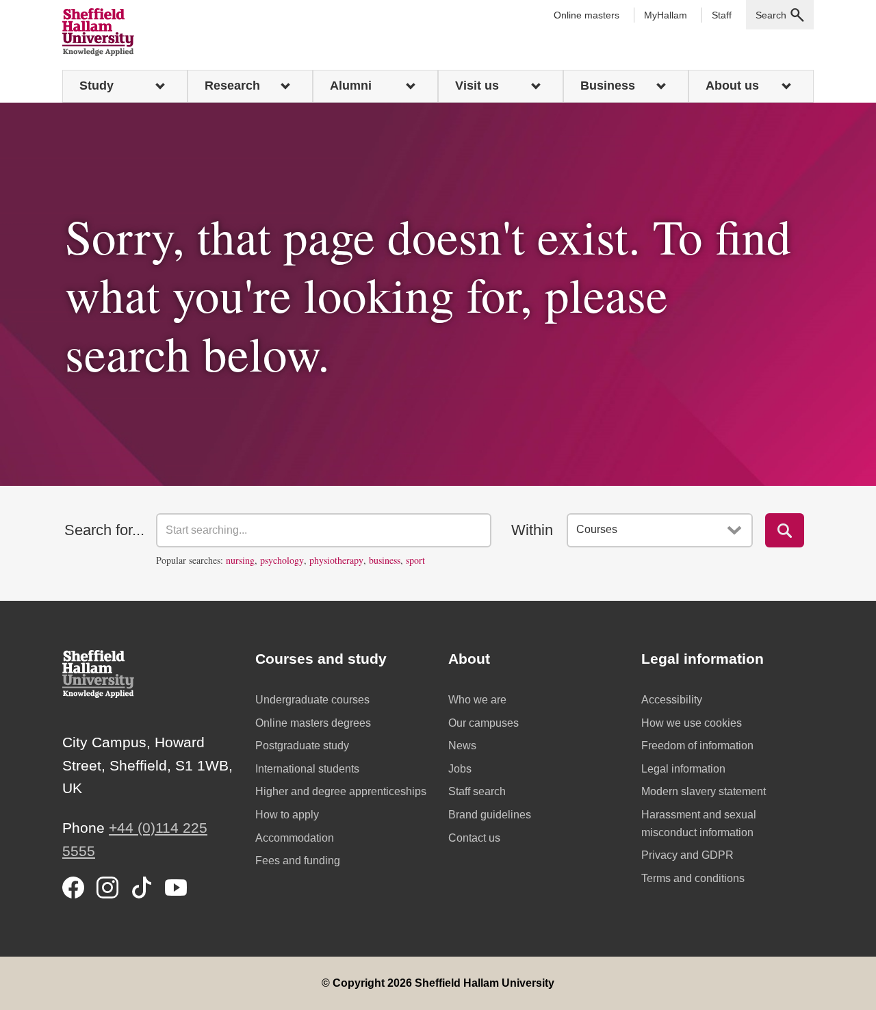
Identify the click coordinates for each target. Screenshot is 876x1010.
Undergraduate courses (312, 699)
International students (307, 769)
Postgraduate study (302, 745)
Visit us (477, 85)
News (462, 745)
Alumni (351, 85)
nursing (240, 560)
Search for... (104, 530)
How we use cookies (691, 723)
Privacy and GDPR (687, 855)
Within (532, 530)
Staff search (477, 791)
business (384, 560)
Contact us (474, 838)
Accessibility (671, 699)
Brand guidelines (489, 814)
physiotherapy (336, 560)
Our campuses (483, 723)
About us (732, 85)
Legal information (683, 769)
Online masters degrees (313, 723)
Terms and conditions (693, 878)
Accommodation (294, 838)
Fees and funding (297, 860)
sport (415, 560)
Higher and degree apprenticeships (340, 791)
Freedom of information (697, 745)
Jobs (460, 769)
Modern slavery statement (703, 791)
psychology (282, 560)
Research (232, 85)
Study (96, 85)
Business (607, 85)
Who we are (477, 699)
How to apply (287, 814)
